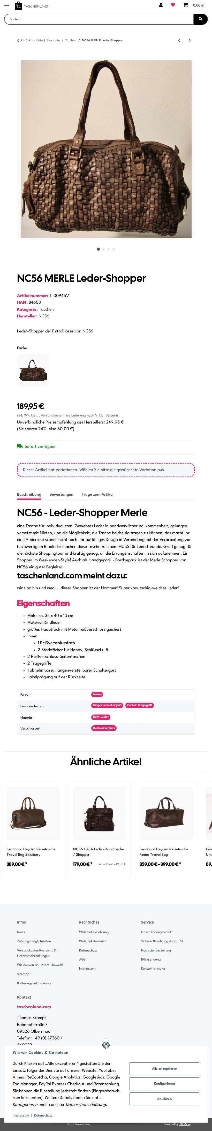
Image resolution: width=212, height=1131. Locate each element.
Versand (111, 415)
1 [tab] (98, 249)
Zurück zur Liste (32, 40)
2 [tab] (103, 249)
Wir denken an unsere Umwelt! (40, 965)
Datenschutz (43, 1115)
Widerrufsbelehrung (94, 932)
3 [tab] (108, 249)
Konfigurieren (164, 1083)
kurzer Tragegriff (139, 705)
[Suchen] (201, 19)
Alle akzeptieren (164, 1068)
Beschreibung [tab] (29, 495)
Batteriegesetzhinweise (34, 983)
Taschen (46, 310)
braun (97, 694)
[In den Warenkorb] (21, 57)
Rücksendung (151, 959)
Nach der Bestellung (156, 950)
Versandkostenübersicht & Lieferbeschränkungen (36, 953)
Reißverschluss (104, 728)
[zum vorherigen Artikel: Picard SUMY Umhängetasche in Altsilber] (179, 40)
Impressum (21, 1115)
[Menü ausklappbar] (6, 3)
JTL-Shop (185, 1124)
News (21, 932)
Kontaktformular (153, 968)
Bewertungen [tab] (61, 495)
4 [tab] (113, 249)
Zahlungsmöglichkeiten (34, 941)
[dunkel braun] (33, 371)
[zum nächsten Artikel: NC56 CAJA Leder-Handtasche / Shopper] (189, 40)
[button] (161, 6)
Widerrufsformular (93, 941)
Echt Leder (101, 717)
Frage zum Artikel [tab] (97, 495)
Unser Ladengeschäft (157, 932)
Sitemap (23, 974)
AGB (82, 959)
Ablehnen (164, 1099)
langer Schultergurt (107, 705)
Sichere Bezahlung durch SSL (162, 941)
